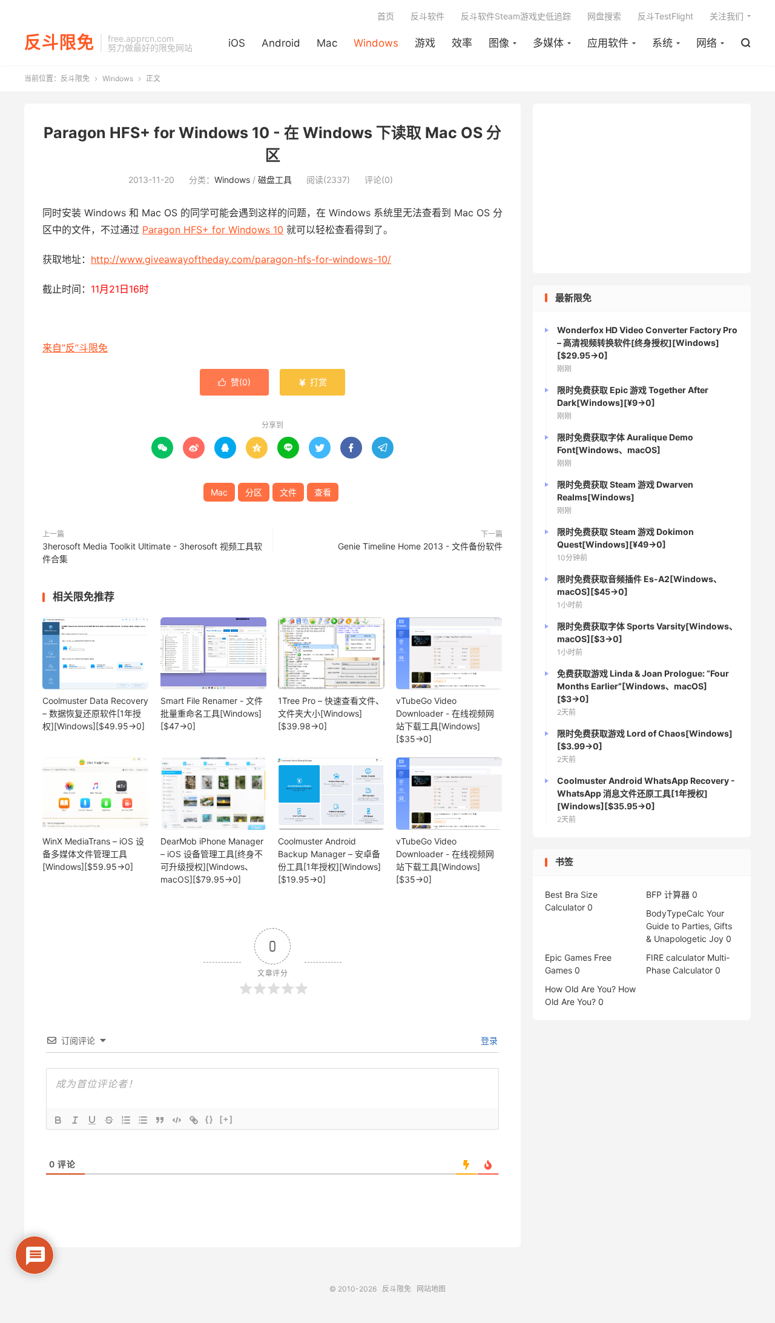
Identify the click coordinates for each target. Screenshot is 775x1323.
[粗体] (58, 1120)
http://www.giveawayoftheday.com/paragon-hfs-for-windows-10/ (241, 259)
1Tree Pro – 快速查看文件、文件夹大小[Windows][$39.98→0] (331, 713)
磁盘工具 (275, 179)
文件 (288, 492)
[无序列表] (142, 1120)
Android (281, 43)
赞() (234, 382)
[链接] (193, 1120)
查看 (322, 492)
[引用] (159, 1120)
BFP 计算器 (668, 894)
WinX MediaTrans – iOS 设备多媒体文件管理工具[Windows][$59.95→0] (93, 854)
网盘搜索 (604, 16)
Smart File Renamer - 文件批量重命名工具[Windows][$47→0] (211, 713)
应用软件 (607, 43)
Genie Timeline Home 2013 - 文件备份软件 (420, 546)
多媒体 (548, 43)
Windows (376, 43)
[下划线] (92, 1120)
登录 (488, 1040)
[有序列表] (125, 1120)
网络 (706, 43)
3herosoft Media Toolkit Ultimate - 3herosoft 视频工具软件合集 (152, 552)
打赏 (312, 382)
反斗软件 (427, 16)
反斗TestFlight (665, 16)
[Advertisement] (642, 188)
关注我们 (727, 16)
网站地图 (431, 1288)
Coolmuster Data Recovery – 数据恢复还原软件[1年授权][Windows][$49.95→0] (95, 713)
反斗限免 (59, 43)
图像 (499, 43)
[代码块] (176, 1120)
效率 (462, 43)
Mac (327, 43)
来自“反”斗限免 (75, 348)
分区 (253, 492)
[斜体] (75, 1120)
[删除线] (109, 1120)
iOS (236, 43)
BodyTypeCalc (675, 913)
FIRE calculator (675, 957)
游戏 (425, 43)
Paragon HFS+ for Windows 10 (212, 230)
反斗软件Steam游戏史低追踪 (516, 16)
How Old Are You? (580, 989)
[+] (226, 1119)
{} (209, 1119)
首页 (385, 16)
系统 (662, 43)
